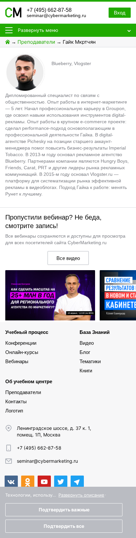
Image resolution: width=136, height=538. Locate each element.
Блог (85, 352)
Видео (87, 343)
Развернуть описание (81, 495)
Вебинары (16, 361)
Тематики (90, 361)
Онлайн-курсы (21, 352)
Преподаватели (36, 42)
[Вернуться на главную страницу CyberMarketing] (13, 15)
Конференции (20, 343)
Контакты (16, 401)
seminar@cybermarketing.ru (56, 15)
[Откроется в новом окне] (11, 482)
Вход (119, 12)
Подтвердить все (64, 526)
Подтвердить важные (64, 509)
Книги (86, 370)
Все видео (68, 258)
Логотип (14, 410)
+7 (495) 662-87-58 (49, 10)
